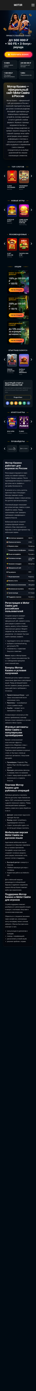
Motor (18, 5)
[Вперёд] (31, 176)
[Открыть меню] (33, 5)
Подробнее (18, 397)
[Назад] (4, 176)
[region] (18, 182)
